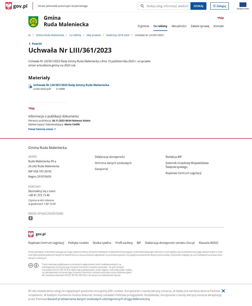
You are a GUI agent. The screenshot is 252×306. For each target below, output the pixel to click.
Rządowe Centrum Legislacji (183, 173)
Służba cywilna (102, 243)
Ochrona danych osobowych (113, 163)
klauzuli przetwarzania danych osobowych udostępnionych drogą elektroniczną (98, 299)
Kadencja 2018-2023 (117, 35)
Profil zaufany (124, 243)
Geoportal (101, 169)
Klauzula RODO (208, 243)
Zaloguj (222, 7)
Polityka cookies (78, 243)
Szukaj (198, 6)
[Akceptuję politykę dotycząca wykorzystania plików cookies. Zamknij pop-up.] (223, 291)
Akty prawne (94, 35)
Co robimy (75, 35)
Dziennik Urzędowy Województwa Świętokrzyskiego (187, 165)
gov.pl (41, 234)
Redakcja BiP (174, 157)
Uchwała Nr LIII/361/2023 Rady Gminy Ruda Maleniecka (71, 86)
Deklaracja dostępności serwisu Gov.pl (170, 243)
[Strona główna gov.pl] (29, 35)
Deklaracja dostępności (110, 157)
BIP (139, 243)
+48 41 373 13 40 (39, 195)
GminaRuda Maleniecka (66, 21)
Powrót (37, 44)
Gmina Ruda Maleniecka (50, 35)
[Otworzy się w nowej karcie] (30, 218)
